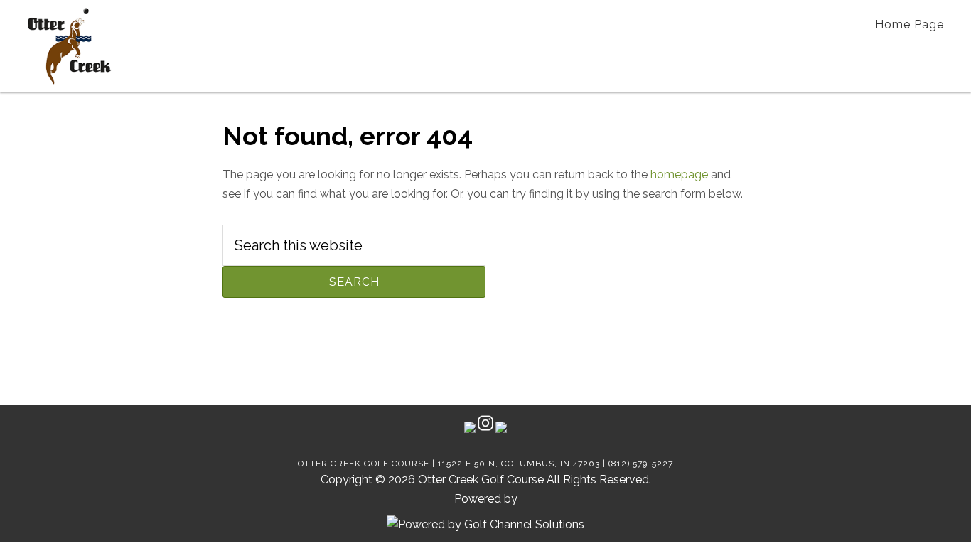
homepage (679, 174)
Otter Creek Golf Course (68, 46)
